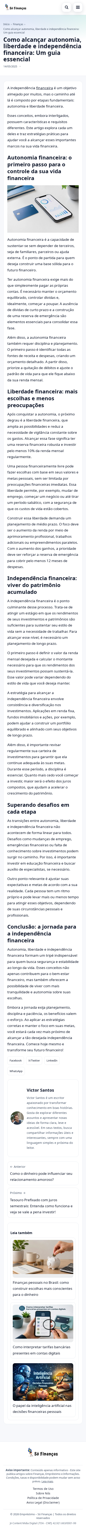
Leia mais (47, 1481)
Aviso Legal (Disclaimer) (43, 1502)
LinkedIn (52, 1060)
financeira (44, 87)
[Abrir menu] (78, 7)
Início (6, 24)
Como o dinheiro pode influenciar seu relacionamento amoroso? (41, 1173)
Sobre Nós (43, 1493)
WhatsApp (16, 1071)
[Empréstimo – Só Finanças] (15, 7)
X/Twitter (34, 1060)
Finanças (18, 24)
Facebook (16, 1060)
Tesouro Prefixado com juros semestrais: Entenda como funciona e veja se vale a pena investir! (41, 1202)
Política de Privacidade (43, 1498)
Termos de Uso (43, 1489)
